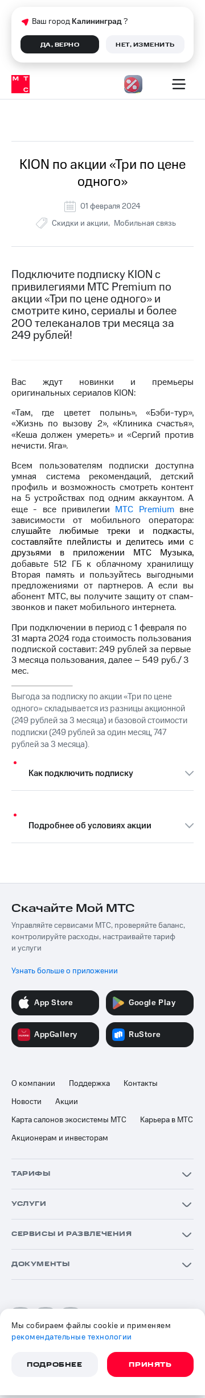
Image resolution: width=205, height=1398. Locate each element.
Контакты (141, 1083)
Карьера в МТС (166, 1120)
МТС (144, 509)
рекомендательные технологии (71, 1337)
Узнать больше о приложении (64, 971)
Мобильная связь (145, 223)
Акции (66, 1101)
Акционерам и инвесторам (59, 1138)
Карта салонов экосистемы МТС (68, 1120)
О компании (33, 1083)
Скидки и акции (80, 223)
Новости (26, 1101)
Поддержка (89, 1083)
